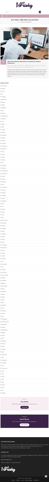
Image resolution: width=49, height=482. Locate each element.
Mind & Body (4, 286)
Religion (3, 332)
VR (2, 390)
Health (3, 231)
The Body (4, 362)
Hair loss (3, 225)
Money (3, 288)
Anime (3, 91)
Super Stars (4, 354)
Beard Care (4, 99)
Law (3, 261)
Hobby (3, 239)
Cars (3, 121)
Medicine (4, 283)
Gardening (4, 201)
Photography (4, 319)
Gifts (3, 203)
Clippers (3, 137)
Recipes (3, 327)
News (3, 308)
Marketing (4, 280)
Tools (3, 371)
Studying (3, 349)
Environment (4, 173)
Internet (3, 255)
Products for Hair (5, 321)
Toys (3, 373)
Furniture (4, 190)
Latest (22, 480)
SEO (3, 338)
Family (3, 176)
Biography (4, 107)
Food (3, 184)
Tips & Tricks (4, 368)
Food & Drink (4, 187)
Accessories (4, 85)
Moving (3, 297)
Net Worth (4, 305)
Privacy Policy (36, 480)
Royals (3, 335)
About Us (13, 480)
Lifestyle (3, 269)
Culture (3, 157)
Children (3, 132)
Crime (3, 151)
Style (3, 351)
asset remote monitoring (34, 65)
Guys (3, 214)
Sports (3, 346)
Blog (3, 110)
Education (4, 168)
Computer (4, 143)
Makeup (3, 277)
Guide (3, 212)
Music (3, 299)
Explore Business (24, 424)
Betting (3, 105)
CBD (3, 126)
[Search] (40, 12)
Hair (3, 217)
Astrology (4, 96)
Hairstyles (4, 228)
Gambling (4, 195)
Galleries (3, 192)
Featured (4, 181)
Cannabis (4, 118)
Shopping (4, 340)
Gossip (3, 209)
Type (3, 379)
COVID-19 (4, 148)
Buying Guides (5, 115)
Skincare (3, 343)
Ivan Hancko (11, 65)
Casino (3, 124)
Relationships (4, 329)
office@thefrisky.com (8, 459)
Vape (3, 382)
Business (22, 65)
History (3, 236)
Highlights (4, 233)
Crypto (3, 154)
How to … (4, 250)
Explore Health (24, 407)
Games (3, 198)
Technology (4, 360)
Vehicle (3, 384)
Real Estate (4, 324)
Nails (3, 302)
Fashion (3, 179)
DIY (2, 162)
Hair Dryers (4, 222)
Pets (3, 316)
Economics (4, 165)
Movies (3, 294)
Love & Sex (4, 272)
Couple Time (4, 146)
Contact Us (18, 480)
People (3, 313)
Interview (4, 258)
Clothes (3, 140)
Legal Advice (4, 264)
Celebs (3, 129)
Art (2, 94)
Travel (3, 376)
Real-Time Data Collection (28, 67)
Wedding (3, 393)
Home (3, 242)
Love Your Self (5, 275)
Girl (2, 206)
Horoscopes (4, 244)
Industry (3, 253)
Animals (3, 88)
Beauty (3, 102)
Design (3, 159)
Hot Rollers (4, 247)
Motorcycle (4, 291)
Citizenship (4, 135)
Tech (3, 357)
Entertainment (5, 170)
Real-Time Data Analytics (17, 67)
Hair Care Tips (5, 220)
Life (2, 266)
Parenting (4, 310)
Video (3, 387)
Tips (3, 365)
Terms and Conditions (28, 480)
